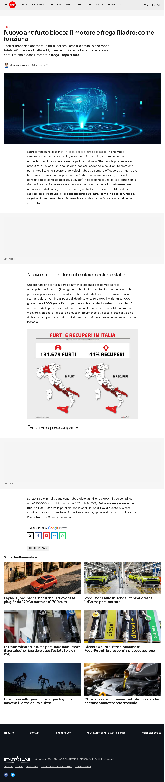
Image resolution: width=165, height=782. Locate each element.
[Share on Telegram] (54, 535)
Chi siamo (9, 733)
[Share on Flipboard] (46, 535)
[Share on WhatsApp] (62, 535)
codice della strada (38, 548)
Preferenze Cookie (151, 733)
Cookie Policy (63, 733)
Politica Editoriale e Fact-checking (106, 733)
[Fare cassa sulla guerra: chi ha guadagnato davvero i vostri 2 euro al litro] (42, 679)
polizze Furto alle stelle (91, 152)
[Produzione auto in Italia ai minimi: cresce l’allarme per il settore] (122, 578)
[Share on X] (30, 535)
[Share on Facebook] (38, 535)
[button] (6, 5)
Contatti (35, 733)
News (7, 27)
